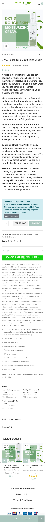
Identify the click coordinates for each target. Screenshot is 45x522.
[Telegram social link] (20, 241)
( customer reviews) (20, 65)
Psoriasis (5, 237)
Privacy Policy (22, 494)
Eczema (11, 54)
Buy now (36, 223)
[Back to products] (38, 54)
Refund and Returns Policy (22, 488)
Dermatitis (16, 234)
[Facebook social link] (8, 241)
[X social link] (11, 241)
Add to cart (20, 223)
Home (4, 54)
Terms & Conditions (22, 500)
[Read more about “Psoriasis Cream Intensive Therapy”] (25, 460)
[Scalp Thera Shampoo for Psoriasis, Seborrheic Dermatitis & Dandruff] (12, 453)
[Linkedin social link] (17, 241)
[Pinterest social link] (14, 241)
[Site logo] (23, 3)
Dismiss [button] (41, 519)
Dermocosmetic (26, 234)
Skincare (12, 237)
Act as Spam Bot (11, 216)
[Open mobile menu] (3, 3)
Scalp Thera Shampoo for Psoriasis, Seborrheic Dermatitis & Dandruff (12, 467)
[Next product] (41, 54)
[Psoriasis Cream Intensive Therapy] (33, 453)
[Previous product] (36, 54)
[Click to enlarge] (6, 46)
